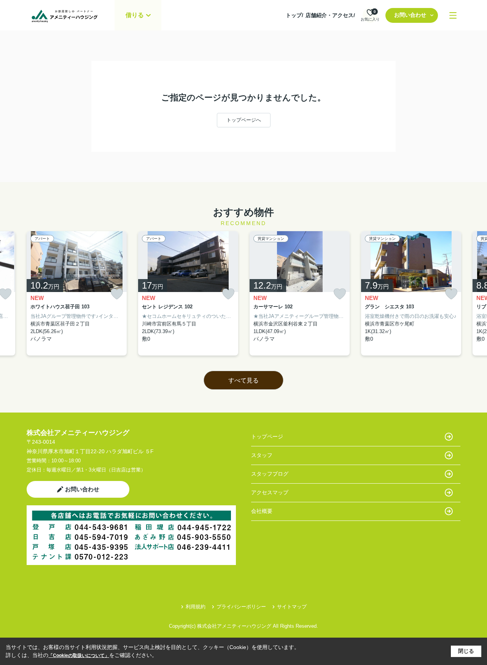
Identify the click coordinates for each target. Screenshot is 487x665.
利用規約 (195, 606)
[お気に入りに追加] (117, 294)
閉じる (466, 651)
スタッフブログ (269, 474)
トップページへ (243, 120)
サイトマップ (292, 606)
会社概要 (261, 511)
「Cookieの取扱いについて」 (78, 655)
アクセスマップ (269, 492)
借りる (135, 15)
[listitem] (76, 293)
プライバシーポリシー (241, 606)
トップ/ (294, 15)
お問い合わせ (410, 15)
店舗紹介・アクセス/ (330, 15)
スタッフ (261, 455)
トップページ (267, 436)
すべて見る (243, 380)
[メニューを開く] (453, 15)
